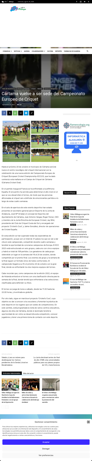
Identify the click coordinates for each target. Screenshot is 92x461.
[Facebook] (76, 1)
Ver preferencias (46, 455)
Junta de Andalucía (48, 389)
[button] (88, 422)
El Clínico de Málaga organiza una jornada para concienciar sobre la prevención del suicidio (50, 397)
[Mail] (84, 1)
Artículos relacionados (11, 373)
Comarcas (6, 51)
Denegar (46, 449)
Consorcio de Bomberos (78, 273)
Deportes (58, 51)
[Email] (20, 113)
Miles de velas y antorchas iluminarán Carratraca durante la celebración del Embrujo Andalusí (30, 397)
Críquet (33, 88)
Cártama (19, 88)
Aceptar (46, 442)
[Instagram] (80, 1)
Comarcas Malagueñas (50, 88)
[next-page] (7, 407)
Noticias (17, 51)
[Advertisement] (46, 30)
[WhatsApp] (15, 113)
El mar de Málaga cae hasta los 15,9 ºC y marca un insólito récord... (80, 282)
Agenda (27, 51)
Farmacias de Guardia (72, 51)
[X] (88, 1)
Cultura (50, 51)
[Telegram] (26, 113)
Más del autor (28, 373)
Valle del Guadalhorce (8, 88)
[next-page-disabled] (68, 199)
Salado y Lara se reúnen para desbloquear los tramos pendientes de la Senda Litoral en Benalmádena (15, 361)
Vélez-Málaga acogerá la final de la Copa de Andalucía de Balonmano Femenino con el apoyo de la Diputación (10, 397)
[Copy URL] (31, 113)
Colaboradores (37, 51)
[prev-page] (3, 407)
